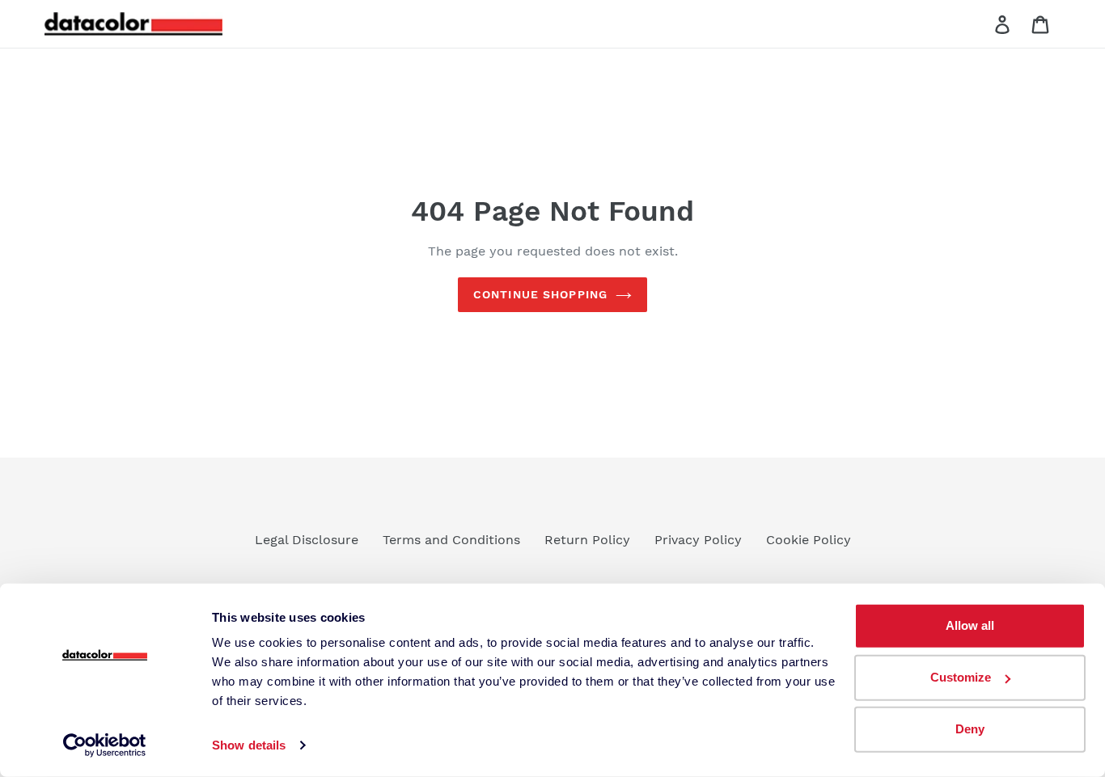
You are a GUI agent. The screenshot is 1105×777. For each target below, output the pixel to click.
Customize (960, 677)
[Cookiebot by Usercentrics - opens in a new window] (105, 745)
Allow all (970, 625)
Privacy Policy (698, 539)
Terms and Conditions (451, 539)
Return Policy (587, 539)
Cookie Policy (808, 539)
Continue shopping (540, 294)
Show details (249, 745)
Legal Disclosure (306, 539)
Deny (969, 729)
